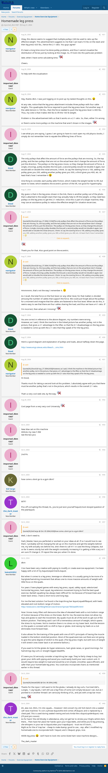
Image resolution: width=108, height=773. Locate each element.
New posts (5, 12)
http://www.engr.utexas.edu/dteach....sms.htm (42, 347)
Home (6, 7)
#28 (103, 256)
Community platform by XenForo (54, 771)
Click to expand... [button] (63, 238)
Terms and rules (71, 766)
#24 (103, 129)
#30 (103, 337)
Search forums (17, 12)
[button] (36, 7)
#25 (103, 154)
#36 (103, 497)
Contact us (59, 766)
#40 (103, 703)
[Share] (99, 34)
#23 (103, 94)
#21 (103, 34)
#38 (103, 558)
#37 (103, 522)
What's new (29, 7)
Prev (6, 29)
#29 (103, 315)
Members (44, 7)
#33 (103, 425)
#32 (103, 400)
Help (93, 766)
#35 (103, 475)
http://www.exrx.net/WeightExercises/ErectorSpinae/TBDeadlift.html (52, 606)
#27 (103, 212)
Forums (16, 7)
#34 (103, 450)
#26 (103, 190)
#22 (103, 69)
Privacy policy (84, 766)
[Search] (104, 7)
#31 (103, 359)
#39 (103, 673)
